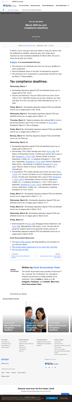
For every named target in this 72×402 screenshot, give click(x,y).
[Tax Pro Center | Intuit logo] (10, 5)
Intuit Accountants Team (29, 45)
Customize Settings (64, 398)
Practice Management (48, 5)
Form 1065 (51, 151)
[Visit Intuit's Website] (5, 1)
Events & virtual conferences (60, 354)
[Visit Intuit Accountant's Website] (18, 1)
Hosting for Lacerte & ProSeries (26, 343)
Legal (2, 372)
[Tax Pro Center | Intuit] (3, 10)
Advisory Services (35, 5)
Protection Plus (22, 347)
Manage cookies (5, 376)
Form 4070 (53, 122)
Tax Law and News (24, 5)
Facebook (35, 281)
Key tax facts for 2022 (20, 249)
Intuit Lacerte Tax (5, 341)
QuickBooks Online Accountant (43, 341)
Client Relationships (61, 5)
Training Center (57, 341)
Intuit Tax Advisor (23, 341)
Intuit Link (21, 351)
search (68, 5)
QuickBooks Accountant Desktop (44, 343)
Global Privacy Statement (30, 397)
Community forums (58, 343)
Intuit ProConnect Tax (6, 343)
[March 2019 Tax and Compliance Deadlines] (35, 316)
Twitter (49, 368)
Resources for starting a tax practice (62, 345)
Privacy (8, 372)
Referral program (5, 347)
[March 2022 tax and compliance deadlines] (13, 316)
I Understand (51, 398)
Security (14, 372)
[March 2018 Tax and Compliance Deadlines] (58, 316)
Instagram (26, 281)
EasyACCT (39, 345)
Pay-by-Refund (22, 349)
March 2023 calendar (23, 242)
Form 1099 (16, 226)
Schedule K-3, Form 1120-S (30, 184)
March (14, 62)
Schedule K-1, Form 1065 (25, 156)
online (38, 279)
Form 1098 (31, 223)
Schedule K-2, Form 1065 (35, 161)
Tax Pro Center (57, 347)
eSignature (21, 345)
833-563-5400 (53, 359)
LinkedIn (46, 281)
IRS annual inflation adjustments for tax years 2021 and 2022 (34, 247)
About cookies (21, 372)
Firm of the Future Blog (59, 349)
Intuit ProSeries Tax (5, 345)
